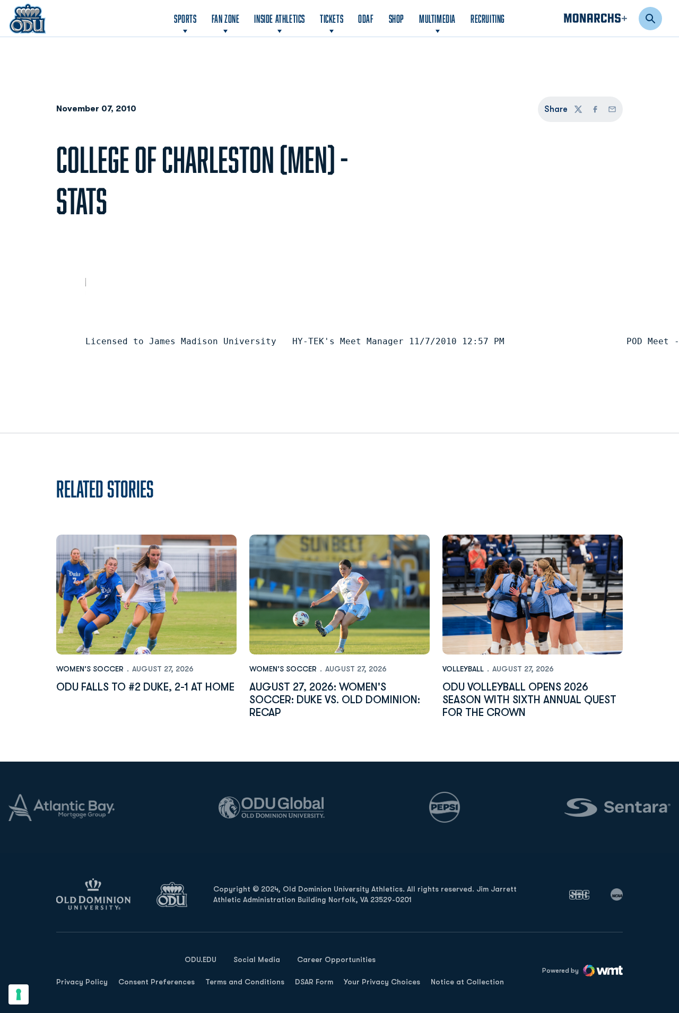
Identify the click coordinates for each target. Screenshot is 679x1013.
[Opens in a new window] (579, 895)
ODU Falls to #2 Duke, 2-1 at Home (145, 687)
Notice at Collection (467, 981)
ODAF (365, 18)
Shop (396, 18)
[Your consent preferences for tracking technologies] (18, 994)
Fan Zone (226, 18)
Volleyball (463, 669)
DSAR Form (314, 981)
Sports (185, 18)
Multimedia (437, 18)
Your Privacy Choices (382, 981)
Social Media (256, 959)
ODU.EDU (200, 959)
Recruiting (488, 18)
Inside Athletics (279, 18)
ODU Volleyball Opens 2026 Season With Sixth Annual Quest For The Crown (529, 700)
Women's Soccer (90, 669)
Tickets (331, 18)
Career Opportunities (336, 959)
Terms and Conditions (244, 981)
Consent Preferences (156, 981)
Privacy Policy (82, 981)
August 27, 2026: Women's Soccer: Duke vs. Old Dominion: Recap (334, 700)
